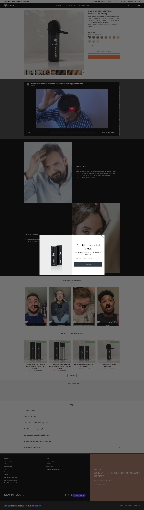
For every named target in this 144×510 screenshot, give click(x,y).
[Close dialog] (102, 236)
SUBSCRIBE (88, 264)
